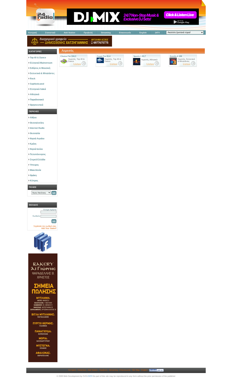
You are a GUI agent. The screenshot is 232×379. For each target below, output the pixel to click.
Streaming (106, 33)
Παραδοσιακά (37, 99)
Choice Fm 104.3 (68, 56)
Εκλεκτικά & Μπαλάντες (42, 73)
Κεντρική (32, 33)
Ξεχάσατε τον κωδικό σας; (44, 226)
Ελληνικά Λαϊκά (38, 89)
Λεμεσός (72, 59)
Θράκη (33, 175)
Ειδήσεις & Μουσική (40, 68)
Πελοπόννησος (38, 154)
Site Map (136, 370)
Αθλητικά (34, 94)
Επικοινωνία (125, 33)
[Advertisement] (162, 41)
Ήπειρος (34, 165)
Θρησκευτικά (36, 105)
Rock (32, 78)
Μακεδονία (35, 170)
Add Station (69, 33)
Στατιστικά (50, 33)
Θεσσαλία (35, 133)
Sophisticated (37, 84)
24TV (157, 33)
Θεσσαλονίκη (37, 123)
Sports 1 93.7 (139, 56)
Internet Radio (37, 128)
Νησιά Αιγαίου (37, 138)
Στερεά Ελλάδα (37, 159)
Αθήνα (33, 117)
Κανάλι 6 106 (176, 56)
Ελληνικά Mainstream (41, 63)
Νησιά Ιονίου (36, 149)
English (143, 33)
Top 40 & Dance (38, 57)
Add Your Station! (48, 228)
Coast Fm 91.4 (103, 56)
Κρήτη (33, 144)
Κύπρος (34, 180)
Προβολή (88, 33)
